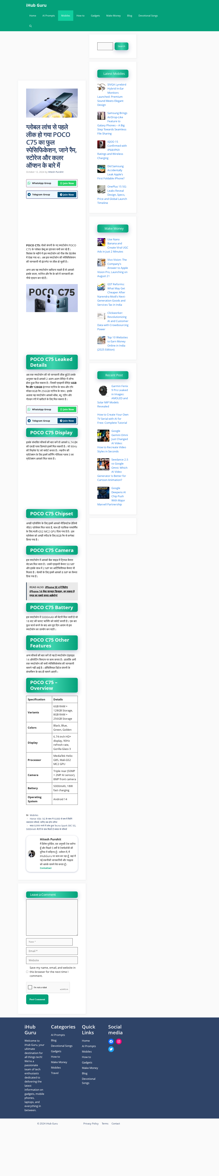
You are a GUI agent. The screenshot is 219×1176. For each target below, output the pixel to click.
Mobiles (65, 15)
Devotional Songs (148, 15)
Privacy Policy (91, 1123)
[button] (30, 26)
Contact (116, 1123)
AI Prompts (48, 15)
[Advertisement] (52, 56)
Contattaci (45, 868)
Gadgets (95, 15)
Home (32, 15)
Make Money (113, 15)
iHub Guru (36, 5)
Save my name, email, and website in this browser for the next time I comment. (53, 972)
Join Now (68, 183)
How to (80, 15)
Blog (129, 15)
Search (121, 46)
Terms (105, 1123)
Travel (55, 1073)
